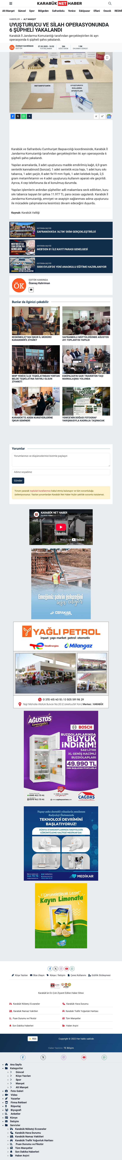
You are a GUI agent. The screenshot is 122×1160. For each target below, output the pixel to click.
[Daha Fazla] (29, 116)
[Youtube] (66, 968)
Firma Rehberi (18, 1102)
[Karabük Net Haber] (59, 3)
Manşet (19, 1083)
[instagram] (63, 1057)
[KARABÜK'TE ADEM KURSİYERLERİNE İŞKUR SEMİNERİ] (36, 401)
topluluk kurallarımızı (40, 490)
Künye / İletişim (57, 975)
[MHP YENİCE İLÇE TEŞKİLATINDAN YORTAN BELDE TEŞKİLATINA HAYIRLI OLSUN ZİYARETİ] (36, 359)
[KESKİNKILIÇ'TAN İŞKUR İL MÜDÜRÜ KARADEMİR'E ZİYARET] (36, 320)
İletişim (14, 1121)
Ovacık (107, 10)
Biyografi (15, 1110)
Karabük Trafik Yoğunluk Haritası (82, 1011)
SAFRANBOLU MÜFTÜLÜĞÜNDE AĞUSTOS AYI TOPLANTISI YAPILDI (85, 338)
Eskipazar (84, 10)
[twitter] (43, 1057)
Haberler (14, 19)
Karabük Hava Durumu (77, 1003)
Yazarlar (15, 1098)
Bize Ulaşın (38, 975)
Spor (32, 10)
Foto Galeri (16, 1090)
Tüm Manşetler (73, 1018)
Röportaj (15, 1106)
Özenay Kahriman (39, 283)
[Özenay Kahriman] (19, 285)
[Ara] (110, 4)
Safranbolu (58, 10)
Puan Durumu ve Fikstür (24, 1018)
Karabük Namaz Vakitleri (25, 1011)
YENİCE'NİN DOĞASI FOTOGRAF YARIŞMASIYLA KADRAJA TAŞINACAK (83, 419)
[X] (55, 968)
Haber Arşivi (72, 1025)
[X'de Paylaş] (18, 116)
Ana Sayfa (16, 1064)
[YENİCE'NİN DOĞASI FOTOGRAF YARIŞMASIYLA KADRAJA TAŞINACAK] (86, 401)
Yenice (71, 10)
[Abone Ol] (108, 116)
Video (13, 1094)
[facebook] (22, 1057)
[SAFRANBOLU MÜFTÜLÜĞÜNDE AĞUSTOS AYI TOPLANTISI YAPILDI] (86, 320)
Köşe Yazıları (21, 975)
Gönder (18, 480)
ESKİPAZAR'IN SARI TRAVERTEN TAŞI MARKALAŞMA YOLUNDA (82, 377)
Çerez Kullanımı (78, 975)
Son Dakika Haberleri (22, 1025)
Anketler (15, 1113)
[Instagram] (61, 968)
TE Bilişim (69, 1048)
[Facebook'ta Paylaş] (13, 116)
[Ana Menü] (10, 3)
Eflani (97, 10)
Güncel (22, 10)
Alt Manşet (8, 10)
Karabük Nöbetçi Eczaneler (26, 1003)
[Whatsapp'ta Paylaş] (23, 116)
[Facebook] (50, 968)
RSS (34, 1038)
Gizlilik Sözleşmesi (101, 975)
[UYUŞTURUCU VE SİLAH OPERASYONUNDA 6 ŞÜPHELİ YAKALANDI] (61, 82)
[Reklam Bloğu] (61, 583)
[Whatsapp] (72, 968)
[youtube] (83, 1057)
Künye (13, 1117)
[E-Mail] (31, 289)
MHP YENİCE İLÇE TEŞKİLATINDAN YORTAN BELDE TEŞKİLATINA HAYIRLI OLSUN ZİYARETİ (36, 379)
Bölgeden (43, 10)
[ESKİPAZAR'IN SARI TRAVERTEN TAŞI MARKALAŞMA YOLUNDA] (86, 359)
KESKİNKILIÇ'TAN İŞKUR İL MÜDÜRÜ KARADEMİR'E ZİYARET (32, 338)
